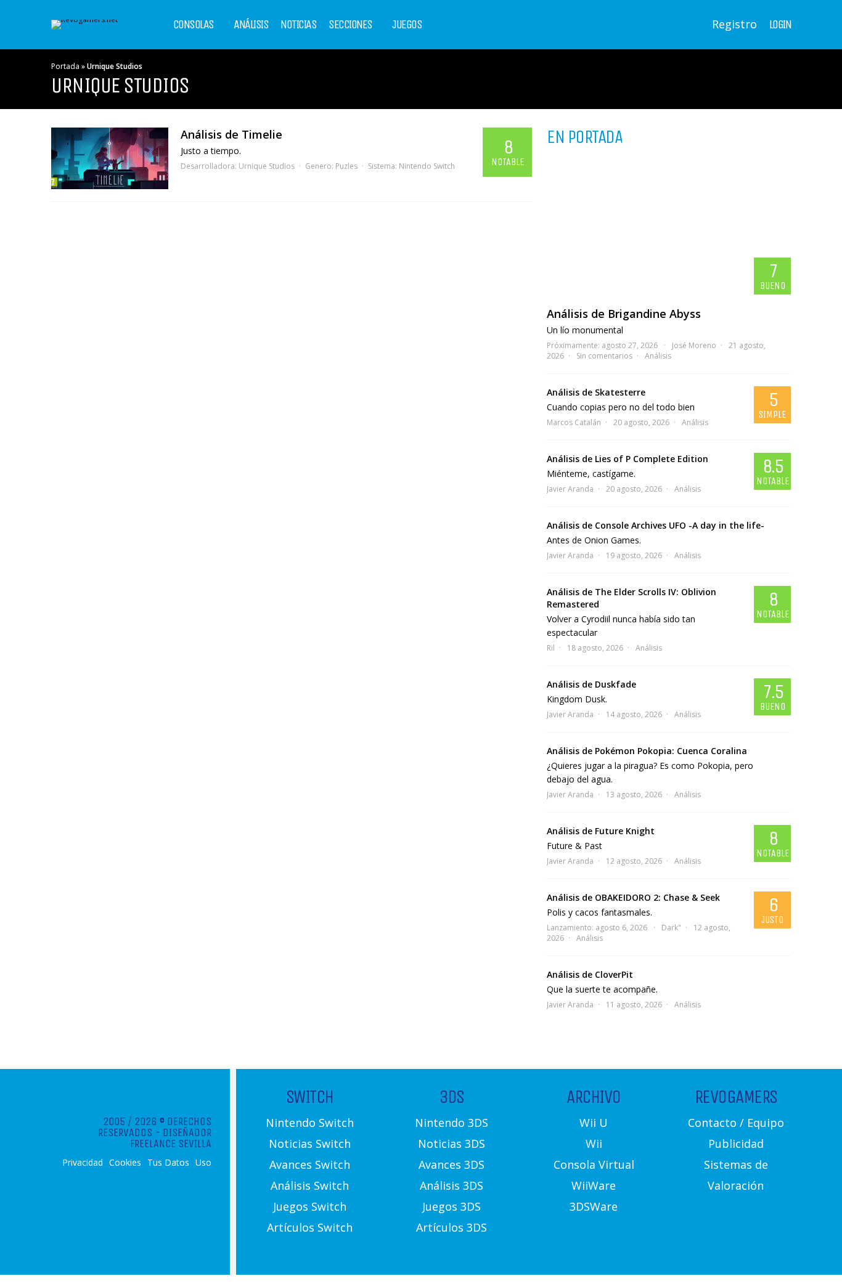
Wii (594, 1143)
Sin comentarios (604, 356)
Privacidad (82, 1162)
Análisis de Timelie (231, 134)
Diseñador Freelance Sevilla (170, 1138)
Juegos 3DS (451, 1206)
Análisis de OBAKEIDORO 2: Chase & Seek (633, 897)
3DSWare (594, 1206)
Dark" (671, 927)
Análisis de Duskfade (591, 684)
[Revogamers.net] (84, 19)
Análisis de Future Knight (601, 831)
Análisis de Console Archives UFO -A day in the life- (655, 525)
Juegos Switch (309, 1206)
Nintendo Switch (427, 166)
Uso (203, 1162)
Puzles (346, 166)
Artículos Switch (310, 1227)
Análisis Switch (310, 1185)
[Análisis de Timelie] (109, 158)
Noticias (298, 24)
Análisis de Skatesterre (596, 392)
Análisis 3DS (451, 1185)
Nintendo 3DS (451, 1122)
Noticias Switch (310, 1143)
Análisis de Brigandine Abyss (624, 313)
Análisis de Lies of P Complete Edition (627, 459)
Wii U (593, 1122)
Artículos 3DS (451, 1227)
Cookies (125, 1162)
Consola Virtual (594, 1164)
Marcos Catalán (574, 422)
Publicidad (736, 1143)
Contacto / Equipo (736, 1122)
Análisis (251, 24)
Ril (551, 648)
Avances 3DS (451, 1164)
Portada (65, 66)
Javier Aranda (570, 489)
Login (780, 24)
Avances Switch (309, 1164)
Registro (734, 24)
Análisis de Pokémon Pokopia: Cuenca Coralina (647, 751)
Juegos (407, 24)
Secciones (350, 24)
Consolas (193, 24)
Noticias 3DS (451, 1143)
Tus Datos (168, 1162)
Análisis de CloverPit (590, 974)
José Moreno (694, 345)
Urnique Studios (267, 166)
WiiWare (593, 1185)
